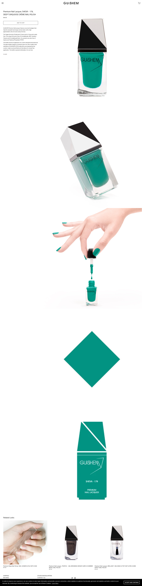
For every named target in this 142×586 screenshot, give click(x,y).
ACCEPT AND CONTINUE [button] (132, 582)
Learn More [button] (55, 583)
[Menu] (2, 3)
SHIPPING (6, 575)
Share (5, 54)
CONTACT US (41, 577)
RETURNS (6, 577)
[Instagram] (75, 578)
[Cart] (139, 3)
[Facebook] (72, 578)
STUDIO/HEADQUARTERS (44, 575)
